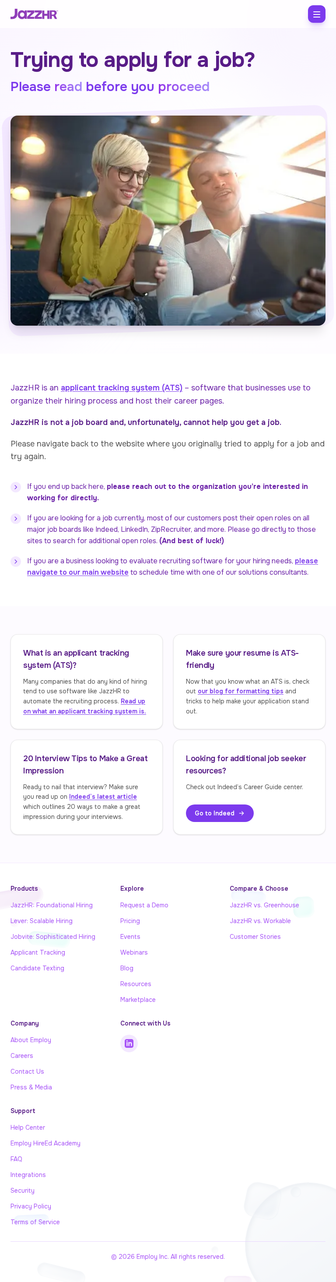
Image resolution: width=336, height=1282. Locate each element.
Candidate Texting (37, 968)
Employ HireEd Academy (45, 1143)
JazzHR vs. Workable (260, 921)
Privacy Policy (30, 1206)
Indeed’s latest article (103, 797)
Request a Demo (144, 905)
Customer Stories (255, 937)
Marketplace (138, 1000)
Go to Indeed (214, 813)
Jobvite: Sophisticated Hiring (52, 937)
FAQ (16, 1159)
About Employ (30, 1040)
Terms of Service (35, 1222)
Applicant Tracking (37, 952)
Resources (135, 984)
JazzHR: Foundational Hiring (51, 905)
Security (22, 1190)
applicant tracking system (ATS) (121, 388)
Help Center (27, 1127)
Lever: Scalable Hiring (41, 921)
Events (130, 937)
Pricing (130, 921)
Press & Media (31, 1087)
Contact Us (27, 1071)
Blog (126, 968)
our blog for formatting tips (241, 691)
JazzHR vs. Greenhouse (264, 905)
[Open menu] (317, 14)
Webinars (134, 952)
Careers (21, 1056)
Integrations (28, 1175)
